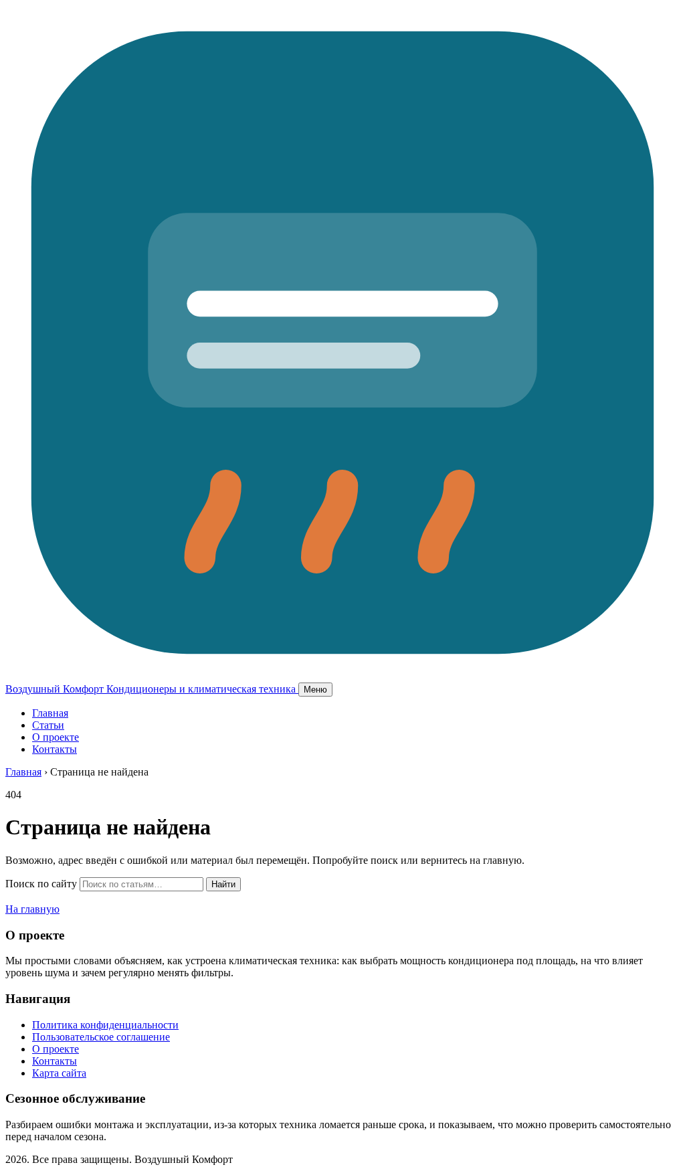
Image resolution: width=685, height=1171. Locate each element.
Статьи (48, 725)
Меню (315, 690)
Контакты (54, 749)
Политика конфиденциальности (105, 1024)
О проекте (55, 737)
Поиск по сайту (41, 883)
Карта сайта (59, 1073)
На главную (32, 909)
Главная (50, 713)
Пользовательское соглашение (101, 1037)
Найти (223, 884)
